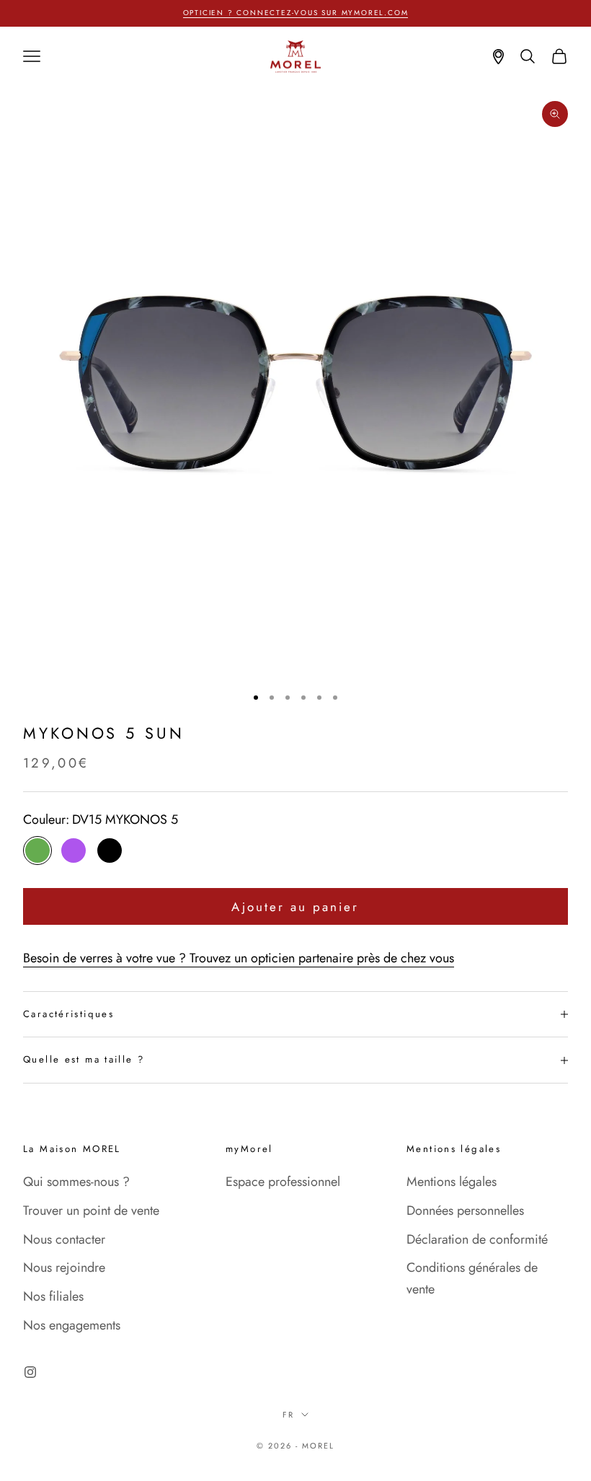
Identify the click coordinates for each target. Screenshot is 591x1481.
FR (288, 1414)
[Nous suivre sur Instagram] (30, 1372)
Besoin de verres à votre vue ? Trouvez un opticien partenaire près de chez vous (238, 958)
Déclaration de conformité (477, 1239)
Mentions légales (451, 1181)
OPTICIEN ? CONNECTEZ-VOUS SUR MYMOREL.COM (296, 12)
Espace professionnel (283, 1181)
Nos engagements (71, 1325)
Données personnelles (465, 1210)
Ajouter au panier (295, 906)
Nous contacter (64, 1239)
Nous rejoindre (64, 1267)
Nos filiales (53, 1296)
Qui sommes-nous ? (76, 1181)
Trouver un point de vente (91, 1210)
